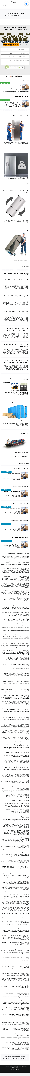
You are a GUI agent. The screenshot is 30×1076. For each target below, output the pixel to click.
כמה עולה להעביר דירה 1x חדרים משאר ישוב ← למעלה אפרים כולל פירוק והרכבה (15, 361)
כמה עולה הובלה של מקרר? (19, 115)
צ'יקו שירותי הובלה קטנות (20, 538)
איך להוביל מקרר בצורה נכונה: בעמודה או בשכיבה (15, 191)
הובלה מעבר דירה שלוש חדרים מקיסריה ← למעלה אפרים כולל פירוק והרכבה (16, 329)
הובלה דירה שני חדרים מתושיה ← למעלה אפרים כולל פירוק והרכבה (15, 280)
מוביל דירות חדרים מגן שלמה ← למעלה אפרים (16, 312)
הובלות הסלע (25, 80)
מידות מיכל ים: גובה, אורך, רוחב (18, 402)
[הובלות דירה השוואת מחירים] (15, 33)
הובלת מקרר (24, 230)
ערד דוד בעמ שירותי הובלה (19, 503)
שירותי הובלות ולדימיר (22, 97)
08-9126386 (6, 489)
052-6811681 (6, 471)
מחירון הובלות (25, 266)
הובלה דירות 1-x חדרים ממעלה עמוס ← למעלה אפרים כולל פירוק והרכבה (16, 296)
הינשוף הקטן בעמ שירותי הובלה (18, 486)
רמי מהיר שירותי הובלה (21, 468)
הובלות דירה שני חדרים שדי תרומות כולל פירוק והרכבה (15, 345)
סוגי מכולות (24, 433)
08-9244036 (6, 506)
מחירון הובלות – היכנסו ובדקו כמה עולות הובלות (15, 379)
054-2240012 (7, 541)
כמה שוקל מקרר (23, 151)
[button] (26, 3)
